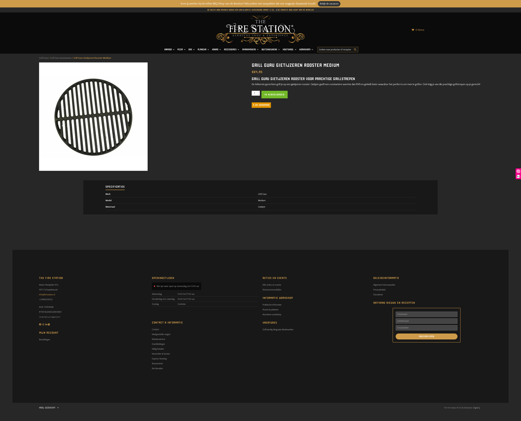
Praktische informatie (272, 305)
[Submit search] (355, 49)
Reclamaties (157, 368)
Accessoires (230, 49)
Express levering (159, 358)
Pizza (180, 49)
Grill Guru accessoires (61, 58)
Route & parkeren (270, 309)
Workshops (304, 49)
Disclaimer (378, 294)
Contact (155, 329)
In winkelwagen (274, 94)
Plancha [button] (202, 49)
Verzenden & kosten (161, 354)
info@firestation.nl (47, 294)
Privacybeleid (379, 290)
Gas (190, 49)
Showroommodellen (272, 290)
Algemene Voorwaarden (384, 285)
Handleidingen (158, 344)
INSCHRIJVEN (426, 336)
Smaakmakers (249, 49)
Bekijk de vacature (329, 3)
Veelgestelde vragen (161, 334)
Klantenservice (158, 339)
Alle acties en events (272, 285)
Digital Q (476, 408)
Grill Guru (43, 58)
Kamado (168, 49)
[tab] (115, 186)
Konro (215, 49)
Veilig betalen (158, 349)
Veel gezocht (47, 408)
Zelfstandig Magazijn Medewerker (278, 329)
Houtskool (288, 49)
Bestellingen (44, 339)
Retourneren (157, 363)
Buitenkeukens (269, 49)
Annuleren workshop (272, 314)
